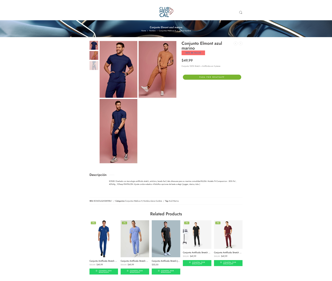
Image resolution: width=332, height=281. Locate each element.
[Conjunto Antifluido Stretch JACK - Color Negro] (166, 238)
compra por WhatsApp (105, 271)
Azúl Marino (174, 200)
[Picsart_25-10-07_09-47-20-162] (118, 131)
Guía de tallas (193, 53)
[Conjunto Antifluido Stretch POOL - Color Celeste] (135, 238)
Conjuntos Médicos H (167, 31)
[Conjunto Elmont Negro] (241, 43)
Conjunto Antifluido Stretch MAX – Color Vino (228, 252)
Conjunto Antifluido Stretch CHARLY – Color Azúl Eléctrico (103, 260)
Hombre (152, 31)
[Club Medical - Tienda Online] (166, 12)
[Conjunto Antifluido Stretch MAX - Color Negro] (197, 234)
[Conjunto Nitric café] (235, 43)
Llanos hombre (185, 31)
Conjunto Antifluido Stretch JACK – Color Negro (166, 260)
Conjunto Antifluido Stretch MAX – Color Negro (197, 252)
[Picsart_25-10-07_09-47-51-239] (93, 45)
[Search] (241, 13)
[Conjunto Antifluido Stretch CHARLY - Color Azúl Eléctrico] (103, 238)
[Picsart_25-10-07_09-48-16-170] (157, 69)
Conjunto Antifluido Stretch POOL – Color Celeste (135, 260)
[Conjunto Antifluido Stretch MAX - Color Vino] (228, 234)
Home (143, 31)
